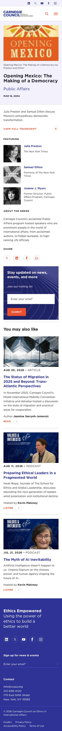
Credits (7, 722)
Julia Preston (32, 146)
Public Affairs (16, 88)
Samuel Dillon (33, 167)
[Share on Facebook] (26, 258)
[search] (47, 14)
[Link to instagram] (55, 3)
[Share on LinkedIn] (16, 258)
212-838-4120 (12, 691)
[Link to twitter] (35, 3)
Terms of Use (36, 726)
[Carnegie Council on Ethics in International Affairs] (18, 14)
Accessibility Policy (14, 726)
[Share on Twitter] (6, 258)
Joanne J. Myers (35, 188)
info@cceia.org (13, 686)
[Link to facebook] (48, 3)
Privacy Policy (23, 722)
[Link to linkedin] (28, 3)
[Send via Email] (36, 258)
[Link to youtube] (42, 3)
